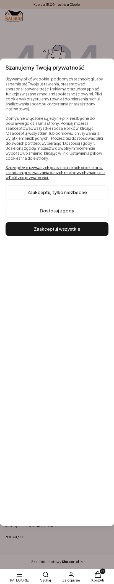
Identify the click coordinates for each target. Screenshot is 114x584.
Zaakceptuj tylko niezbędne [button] (57, 192)
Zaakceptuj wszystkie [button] (57, 229)
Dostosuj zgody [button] (57, 210)
